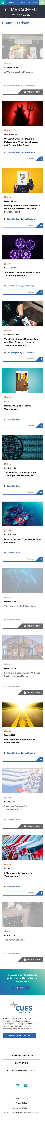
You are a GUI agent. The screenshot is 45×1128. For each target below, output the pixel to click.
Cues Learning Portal (21, 1055)
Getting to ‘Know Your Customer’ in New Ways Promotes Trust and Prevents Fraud (39, 225)
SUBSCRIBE (20, 988)
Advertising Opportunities (21, 1070)
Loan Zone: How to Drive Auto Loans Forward (39, 759)
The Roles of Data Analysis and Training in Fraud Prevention (39, 492)
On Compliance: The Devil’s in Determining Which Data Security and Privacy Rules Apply (39, 158)
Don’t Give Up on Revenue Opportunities (39, 425)
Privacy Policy (21, 1103)
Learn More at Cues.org (19, 1036)
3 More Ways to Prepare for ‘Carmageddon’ (39, 893)
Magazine (33, 2)
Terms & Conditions (21, 1098)
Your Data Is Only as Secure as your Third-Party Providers (39, 292)
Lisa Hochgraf (29, 85)
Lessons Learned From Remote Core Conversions (39, 559)
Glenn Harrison (13, 85)
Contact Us (21, 1063)
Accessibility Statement (21, 1108)
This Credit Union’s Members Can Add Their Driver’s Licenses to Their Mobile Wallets (39, 359)
